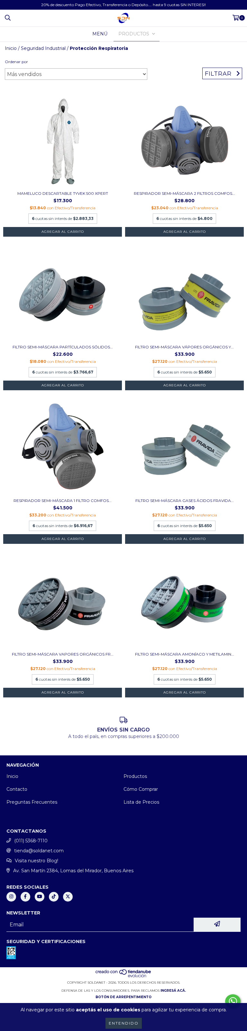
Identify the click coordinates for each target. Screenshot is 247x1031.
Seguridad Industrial (43, 48)
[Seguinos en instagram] (11, 897)
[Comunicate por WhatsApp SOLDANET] (233, 1001)
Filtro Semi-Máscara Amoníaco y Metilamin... (184, 654)
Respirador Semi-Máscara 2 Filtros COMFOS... (184, 193)
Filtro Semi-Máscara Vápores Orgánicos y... (184, 347)
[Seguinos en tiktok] (54, 897)
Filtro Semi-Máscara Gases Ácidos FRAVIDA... (184, 500)
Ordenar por (16, 61)
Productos (135, 776)
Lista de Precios (141, 802)
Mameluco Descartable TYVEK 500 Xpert (62, 193)
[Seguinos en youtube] (39, 897)
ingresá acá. (173, 990)
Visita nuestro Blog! (36, 861)
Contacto (16, 789)
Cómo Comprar (141, 789)
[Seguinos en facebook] (25, 897)
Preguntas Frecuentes (31, 802)
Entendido (124, 1023)
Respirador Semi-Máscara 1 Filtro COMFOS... (63, 500)
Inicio (11, 48)
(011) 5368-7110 (31, 841)
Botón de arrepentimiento (123, 997)
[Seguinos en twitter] (68, 897)
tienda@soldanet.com (39, 851)
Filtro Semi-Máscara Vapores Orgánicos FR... (63, 654)
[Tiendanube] (124, 976)
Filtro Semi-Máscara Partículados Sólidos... (63, 347)
